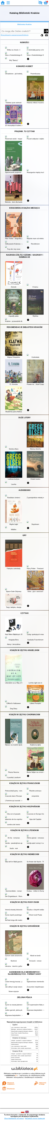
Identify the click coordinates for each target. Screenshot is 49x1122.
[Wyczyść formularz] (42, 35)
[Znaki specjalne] (46, 35)
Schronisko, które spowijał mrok (19, 1061)
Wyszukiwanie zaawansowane (11, 35)
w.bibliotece (11, 1075)
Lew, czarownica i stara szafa (18, 1027)
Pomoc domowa (15, 1057)
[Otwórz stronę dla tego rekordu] (14, 48)
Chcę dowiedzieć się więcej (14, 1118)
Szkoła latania (15, 1035)
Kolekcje (25, 35)
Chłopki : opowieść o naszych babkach (21, 1040)
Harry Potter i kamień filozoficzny (19, 1033)
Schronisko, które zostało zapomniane (21, 1048)
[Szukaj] (46, 31)
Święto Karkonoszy (16, 1059)
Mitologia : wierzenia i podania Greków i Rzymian (24, 1029)
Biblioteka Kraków (24, 24)
